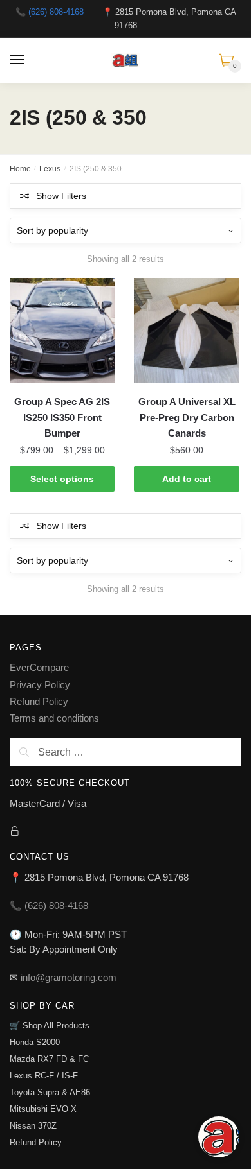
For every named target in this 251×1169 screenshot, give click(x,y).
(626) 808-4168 (56, 12)
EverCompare (39, 667)
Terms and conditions (54, 718)
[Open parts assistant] (218, 1136)
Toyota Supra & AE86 (50, 1092)
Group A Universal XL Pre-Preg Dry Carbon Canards (187, 417)
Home (20, 168)
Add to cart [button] (186, 479)
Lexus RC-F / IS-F (44, 1075)
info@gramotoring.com (68, 977)
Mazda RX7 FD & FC (49, 1059)
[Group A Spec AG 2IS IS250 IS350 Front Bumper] (62, 330)
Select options (62, 479)
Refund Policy (39, 701)
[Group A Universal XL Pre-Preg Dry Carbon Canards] (186, 330)
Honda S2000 (35, 1042)
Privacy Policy (40, 684)
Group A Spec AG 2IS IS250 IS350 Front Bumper (62, 417)
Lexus (49, 168)
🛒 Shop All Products (49, 1025)
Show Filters (61, 196)
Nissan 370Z (33, 1125)
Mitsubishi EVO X (43, 1109)
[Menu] (17, 60)
